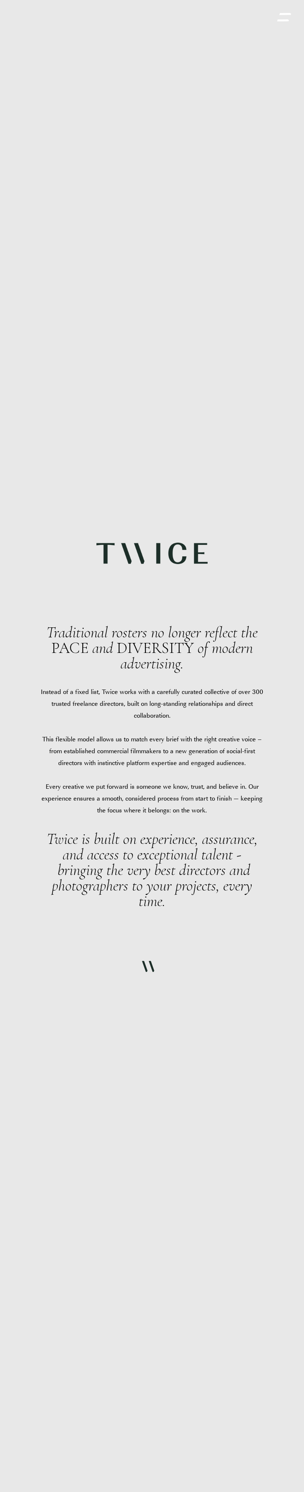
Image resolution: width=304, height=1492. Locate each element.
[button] (284, 17)
